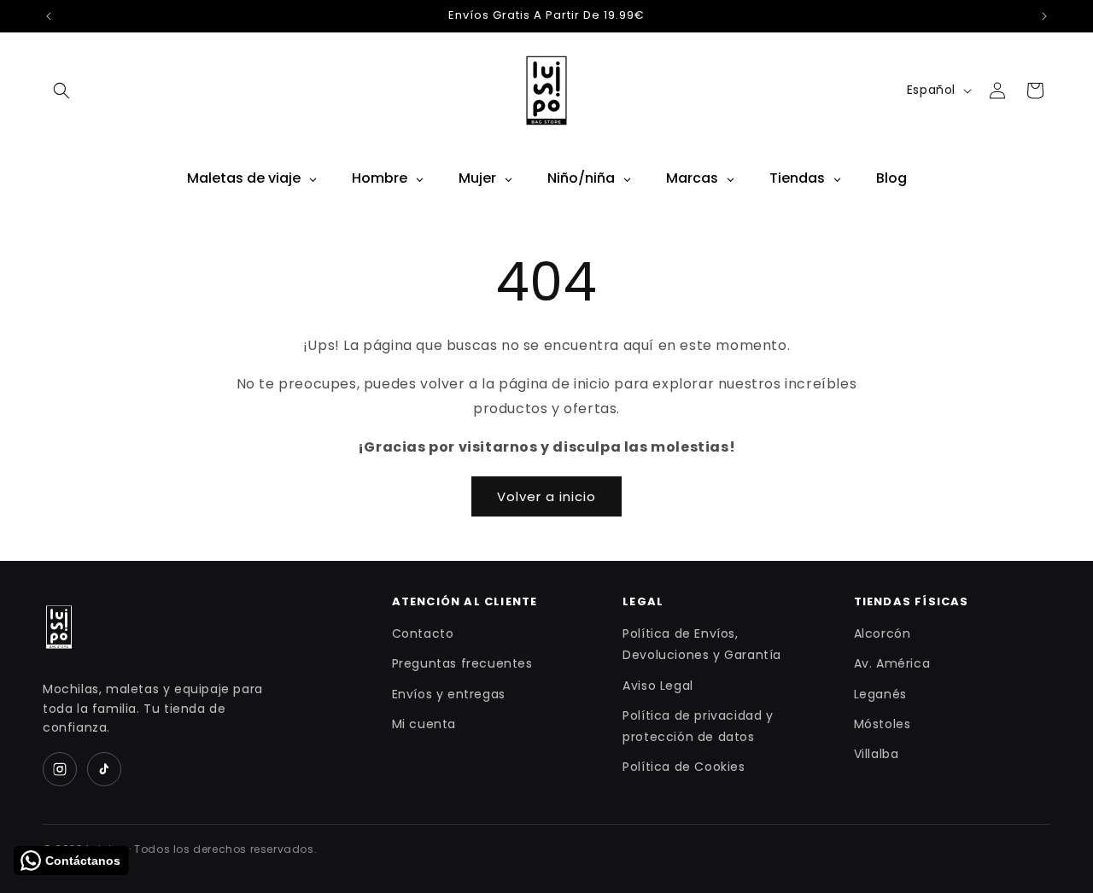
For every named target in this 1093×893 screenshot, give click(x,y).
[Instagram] (60, 769)
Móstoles (882, 723)
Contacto (423, 633)
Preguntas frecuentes (462, 663)
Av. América (892, 663)
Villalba (876, 753)
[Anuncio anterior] (48, 16)
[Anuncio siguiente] (1044, 16)
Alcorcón (882, 633)
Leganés (880, 694)
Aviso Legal (657, 685)
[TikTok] (104, 769)
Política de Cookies (683, 766)
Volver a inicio (546, 496)
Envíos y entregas (449, 694)
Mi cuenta (424, 723)
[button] (61, 90)
